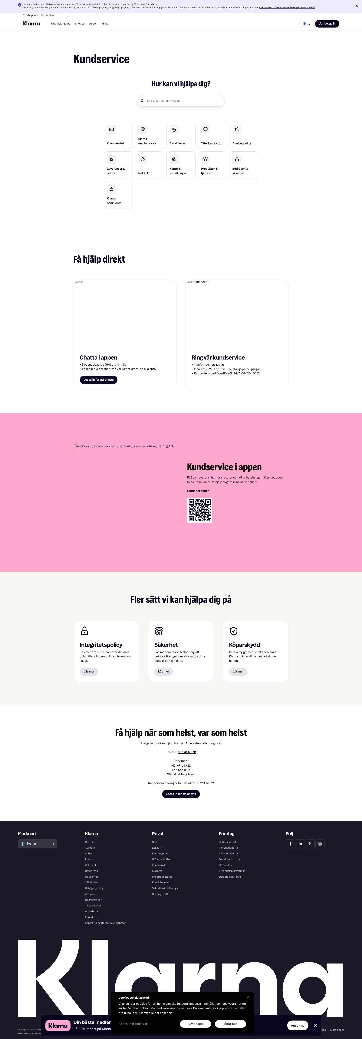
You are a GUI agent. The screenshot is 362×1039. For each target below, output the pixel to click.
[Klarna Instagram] (319, 843)
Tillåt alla (230, 1024)
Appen (93, 23)
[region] (182, 1012)
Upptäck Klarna (61, 23)
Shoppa (80, 23)
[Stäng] (248, 997)
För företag (47, 15)
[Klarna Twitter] (310, 843)
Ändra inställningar (133, 1024)
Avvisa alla (196, 1024)
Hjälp (105, 23)
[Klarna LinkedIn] (300, 843)
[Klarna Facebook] (290, 843)
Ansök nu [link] (297, 1025)
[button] (357, 6)
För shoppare (30, 15)
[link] (118, 135)
